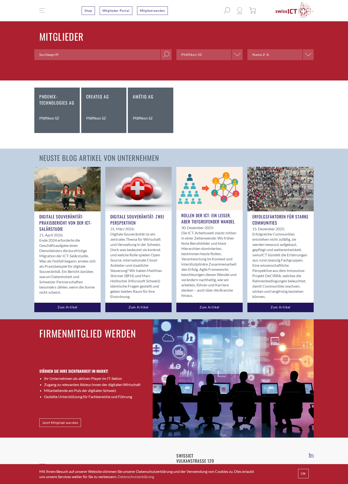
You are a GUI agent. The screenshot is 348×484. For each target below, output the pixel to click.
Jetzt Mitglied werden (60, 423)
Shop (88, 11)
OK (303, 473)
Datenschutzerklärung (136, 476)
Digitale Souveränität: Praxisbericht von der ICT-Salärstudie (65, 222)
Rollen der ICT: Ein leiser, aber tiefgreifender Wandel (208, 218)
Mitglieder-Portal (116, 11)
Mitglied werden (152, 11)
